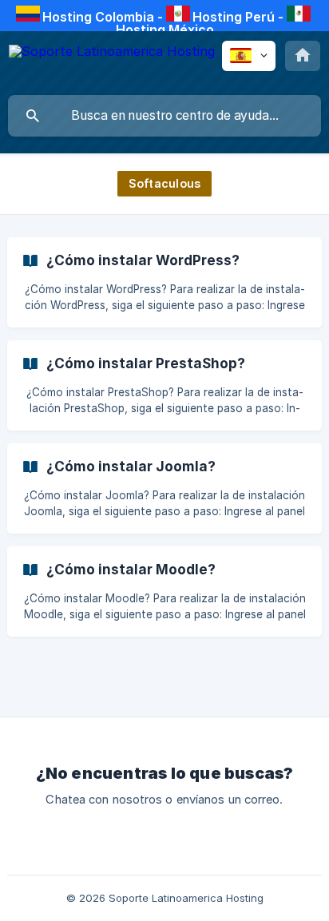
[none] (112, 63)
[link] (164, 282)
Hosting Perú (233, 17)
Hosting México (165, 30)
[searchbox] (164, 116)
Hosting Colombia (98, 17)
